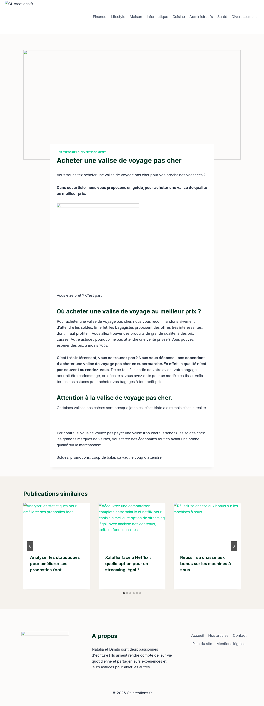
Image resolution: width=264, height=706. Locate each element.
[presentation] (56, 525)
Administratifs (201, 16)
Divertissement (244, 16)
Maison (136, 16)
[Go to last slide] (30, 546)
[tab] (124, 593)
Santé (222, 16)
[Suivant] (234, 546)
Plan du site (202, 644)
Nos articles (218, 635)
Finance (99, 16)
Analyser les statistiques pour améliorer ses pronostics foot (55, 564)
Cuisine (178, 16)
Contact (239, 635)
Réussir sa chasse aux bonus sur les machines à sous (205, 564)
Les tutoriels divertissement (81, 152)
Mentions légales (230, 644)
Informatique (157, 16)
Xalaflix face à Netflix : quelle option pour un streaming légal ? (128, 564)
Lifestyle (118, 16)
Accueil (197, 635)
